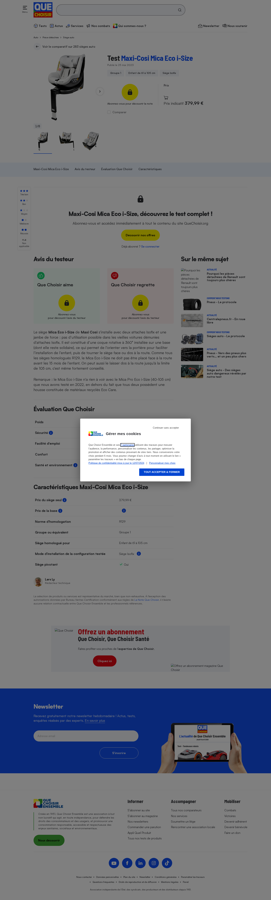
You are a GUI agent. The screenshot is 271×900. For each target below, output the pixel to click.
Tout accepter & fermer (162, 472)
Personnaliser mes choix (162, 463)
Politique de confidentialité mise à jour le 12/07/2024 (116, 463)
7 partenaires (127, 445)
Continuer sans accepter (166, 427)
